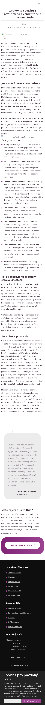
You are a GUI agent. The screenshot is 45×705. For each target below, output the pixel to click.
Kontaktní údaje (15, 627)
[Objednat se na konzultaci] (22, 548)
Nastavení (12, 701)
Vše (5, 38)
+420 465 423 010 (18, 657)
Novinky (11, 617)
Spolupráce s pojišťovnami (19, 613)
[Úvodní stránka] (18, 24)
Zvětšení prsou (14, 572)
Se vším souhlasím (31, 701)
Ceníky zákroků (14, 608)
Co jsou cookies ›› (30, 696)
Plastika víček (14, 595)
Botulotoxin (13, 586)
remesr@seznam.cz (19, 665)
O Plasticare (13, 622)
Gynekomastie (14, 591)
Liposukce (12, 577)
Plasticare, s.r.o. (13, 640)
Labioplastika (14, 582)
